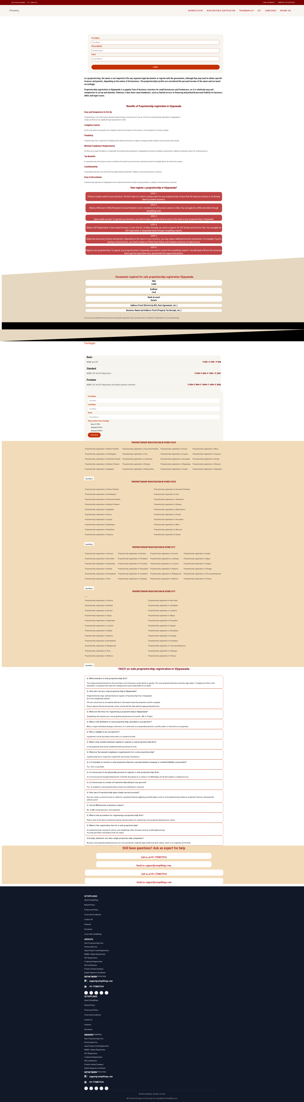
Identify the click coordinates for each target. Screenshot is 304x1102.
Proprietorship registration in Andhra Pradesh (102, 449)
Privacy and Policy (91, 910)
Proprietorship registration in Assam (174, 449)
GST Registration (90, 958)
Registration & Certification (221, 11)
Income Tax (285, 11)
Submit (155, 67)
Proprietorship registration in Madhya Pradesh (102, 464)
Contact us (88, 1020)
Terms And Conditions (92, 915)
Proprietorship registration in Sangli (197, 553)
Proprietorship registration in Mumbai (132, 553)
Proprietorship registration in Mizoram (207, 464)
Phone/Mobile (96, 46)
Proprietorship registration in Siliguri (197, 559)
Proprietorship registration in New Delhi (99, 559)
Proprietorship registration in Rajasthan (207, 469)
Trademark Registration (93, 961)
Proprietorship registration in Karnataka (175, 459)
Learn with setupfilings (286, 2)
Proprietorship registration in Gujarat (174, 454)
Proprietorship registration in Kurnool (164, 553)
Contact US (88, 919)
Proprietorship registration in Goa (135, 454)
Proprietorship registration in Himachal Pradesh (102, 459)
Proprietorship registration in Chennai (99, 553)
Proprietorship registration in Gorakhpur (133, 574)
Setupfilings (148, 1094)
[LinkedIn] (106, 993)
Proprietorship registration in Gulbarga (132, 579)
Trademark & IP (246, 11)
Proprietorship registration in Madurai (164, 569)
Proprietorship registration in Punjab (174, 469)
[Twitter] (91, 993)
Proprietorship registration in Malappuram (165, 574)
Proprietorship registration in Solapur (197, 564)
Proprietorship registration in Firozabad (132, 564)
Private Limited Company (93, 969)
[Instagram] (96, 993)
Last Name (92, 404)
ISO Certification (90, 965)
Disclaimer (88, 929)
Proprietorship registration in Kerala (206, 459)
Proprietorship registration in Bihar (205, 449)
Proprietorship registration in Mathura (164, 579)
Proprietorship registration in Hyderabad (100, 564)
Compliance (270, 11)
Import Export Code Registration (96, 950)
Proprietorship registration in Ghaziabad (133, 569)
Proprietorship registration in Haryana (207, 454)
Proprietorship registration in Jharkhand (137, 459)
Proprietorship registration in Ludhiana (164, 559)
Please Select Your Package (98, 421)
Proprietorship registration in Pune (98, 579)
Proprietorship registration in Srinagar (198, 569)
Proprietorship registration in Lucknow (164, 564)
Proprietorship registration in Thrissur (198, 579)
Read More (89, 479)
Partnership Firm (90, 947)
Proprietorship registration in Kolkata (98, 569)
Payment (87, 924)
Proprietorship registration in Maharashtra (138, 469)
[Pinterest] (101, 993)
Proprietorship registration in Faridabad (132, 559)
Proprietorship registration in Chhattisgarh (100, 454)
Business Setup (195, 11)
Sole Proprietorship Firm (93, 943)
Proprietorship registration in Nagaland (99, 469)
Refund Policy (89, 905)
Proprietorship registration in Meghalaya (176, 464)
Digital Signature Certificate (94, 973)
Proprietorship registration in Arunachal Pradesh (141, 449)
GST (259, 11)
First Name (95, 38)
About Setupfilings (91, 900)
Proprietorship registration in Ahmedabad (100, 574)
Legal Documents (269, 2)
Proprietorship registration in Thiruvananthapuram (202, 574)
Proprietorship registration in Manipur (136, 464)
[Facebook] (86, 993)
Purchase (94, 435)
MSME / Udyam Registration (94, 954)
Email (93, 54)
